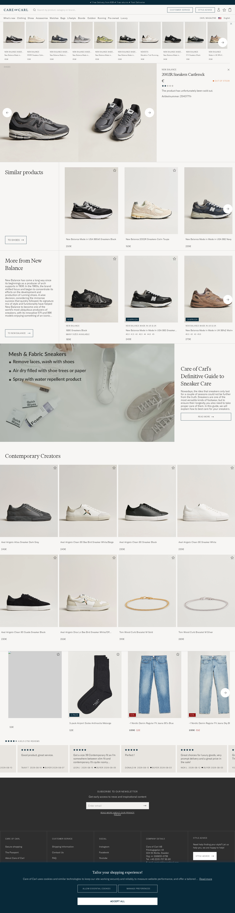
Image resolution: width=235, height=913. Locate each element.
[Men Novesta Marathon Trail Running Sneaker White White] (150, 35)
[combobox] (226, 18)
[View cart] (229, 10)
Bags (62, 18)
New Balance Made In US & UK (13, 52)
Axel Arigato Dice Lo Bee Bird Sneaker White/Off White (85, 632)
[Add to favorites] (114, 171)
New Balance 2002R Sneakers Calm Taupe (147, 239)
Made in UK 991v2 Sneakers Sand (215, 55)
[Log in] (219, 10)
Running (102, 18)
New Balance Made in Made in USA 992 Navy (58, 55)
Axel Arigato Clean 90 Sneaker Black (138, 542)
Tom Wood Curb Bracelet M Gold (136, 632)
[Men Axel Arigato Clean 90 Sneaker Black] (147, 501)
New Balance (33, 52)
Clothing (21, 18)
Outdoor (91, 18)
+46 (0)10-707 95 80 (160, 859)
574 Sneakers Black (193, 55)
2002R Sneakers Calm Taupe (35, 55)
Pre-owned (113, 18)
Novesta (144, 52)
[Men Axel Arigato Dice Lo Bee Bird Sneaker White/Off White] (88, 591)
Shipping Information (63, 846)
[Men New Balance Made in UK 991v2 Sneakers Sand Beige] (218, 35)
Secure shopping (13, 846)
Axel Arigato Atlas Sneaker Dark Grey (20, 542)
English (227, 18)
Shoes (31, 18)
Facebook (104, 852)
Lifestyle (71, 18)
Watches (54, 18)
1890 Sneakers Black (76, 330)
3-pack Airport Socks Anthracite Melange (90, 723)
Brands (81, 18)
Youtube (103, 858)
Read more (204, 417)
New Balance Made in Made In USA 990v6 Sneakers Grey (80, 55)
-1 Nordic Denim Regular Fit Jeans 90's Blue (151, 723)
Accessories (42, 18)
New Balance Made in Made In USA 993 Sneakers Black (151, 330)
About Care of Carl (14, 858)
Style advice (205, 10)
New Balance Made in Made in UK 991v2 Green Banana (104, 55)
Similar (24, 172)
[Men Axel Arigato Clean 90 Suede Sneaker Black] (29, 591)
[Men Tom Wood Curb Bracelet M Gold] (147, 591)
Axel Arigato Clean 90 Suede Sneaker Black (23, 632)
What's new (9, 18)
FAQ (54, 858)
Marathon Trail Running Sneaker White (149, 55)
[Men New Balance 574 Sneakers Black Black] (195, 35)
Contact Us (58, 852)
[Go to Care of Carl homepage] (16, 10)
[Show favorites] (224, 10)
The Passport (12, 852)
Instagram (104, 846)
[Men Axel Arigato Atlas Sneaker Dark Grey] (29, 501)
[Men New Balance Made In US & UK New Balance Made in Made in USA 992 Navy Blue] (59, 35)
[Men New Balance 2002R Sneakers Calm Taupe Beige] (36, 35)
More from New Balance (23, 264)
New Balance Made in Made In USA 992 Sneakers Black (126, 55)
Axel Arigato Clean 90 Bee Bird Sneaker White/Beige (87, 542)
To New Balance (17, 333)
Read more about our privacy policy (117, 814)
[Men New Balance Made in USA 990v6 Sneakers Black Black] (91, 200)
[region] (117, 759)
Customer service (180, 10)
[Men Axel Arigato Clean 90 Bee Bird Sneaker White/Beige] (88, 501)
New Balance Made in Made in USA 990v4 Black (171, 55)
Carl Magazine (208, 18)
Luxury (124, 18)
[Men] (35, 684)
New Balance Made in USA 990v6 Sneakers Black (12, 55)
